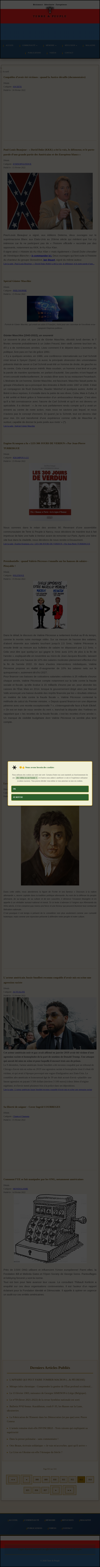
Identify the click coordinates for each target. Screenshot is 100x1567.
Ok (14, 789)
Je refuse (18, 797)
